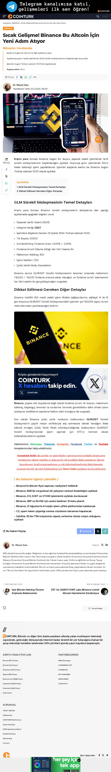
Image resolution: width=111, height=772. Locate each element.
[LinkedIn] (106, 545)
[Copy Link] (30, 77)
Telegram (49, 444)
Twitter (88, 444)
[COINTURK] (21, 16)
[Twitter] (102, 545)
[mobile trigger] (5, 16)
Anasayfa (7, 23)
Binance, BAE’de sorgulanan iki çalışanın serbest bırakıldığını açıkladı (56, 491)
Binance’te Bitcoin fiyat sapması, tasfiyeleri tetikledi (47, 486)
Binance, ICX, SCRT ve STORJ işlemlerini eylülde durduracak (51, 496)
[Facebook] (99, 755)
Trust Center (70, 468)
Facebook (76, 444)
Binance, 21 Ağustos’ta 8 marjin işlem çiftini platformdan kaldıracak (55, 506)
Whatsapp (36, 444)
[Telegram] (107, 755)
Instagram (62, 444)
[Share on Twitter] (21, 77)
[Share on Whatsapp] (26, 77)
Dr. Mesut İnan (20, 85)
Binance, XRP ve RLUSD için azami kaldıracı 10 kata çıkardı (50, 501)
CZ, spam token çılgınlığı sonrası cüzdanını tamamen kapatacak (53, 511)
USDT (38, 227)
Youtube (103, 444)
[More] (35, 77)
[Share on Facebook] (17, 77)
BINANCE (16, 23)
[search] (98, 16)
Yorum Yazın (96, 608)
